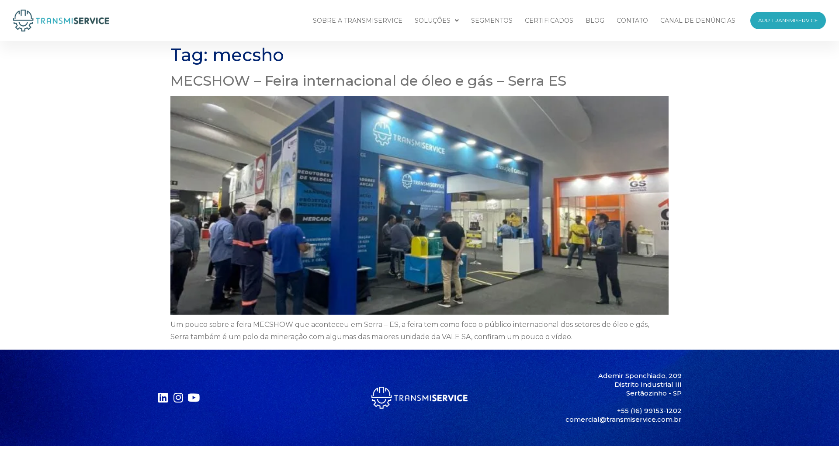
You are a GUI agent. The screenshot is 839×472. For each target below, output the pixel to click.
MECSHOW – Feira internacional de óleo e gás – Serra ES (368, 80)
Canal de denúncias (697, 20)
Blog (595, 20)
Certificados (549, 20)
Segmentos (492, 20)
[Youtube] (193, 397)
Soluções (433, 20)
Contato (632, 20)
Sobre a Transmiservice (357, 20)
